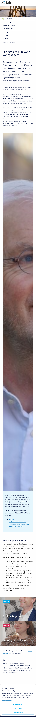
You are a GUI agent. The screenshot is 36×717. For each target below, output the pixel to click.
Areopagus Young (8, 28)
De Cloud (5, 38)
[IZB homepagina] (6, 4)
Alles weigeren (18, 712)
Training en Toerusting (9, 25)
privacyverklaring (7, 700)
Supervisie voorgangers (9, 42)
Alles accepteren (18, 704)
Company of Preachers (9, 32)
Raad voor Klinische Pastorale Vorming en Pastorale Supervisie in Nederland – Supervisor (19, 524)
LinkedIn (11, 519)
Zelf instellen (18, 708)
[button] (34, 3)
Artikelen (5, 35)
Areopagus (9, 18)
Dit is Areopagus (7, 22)
